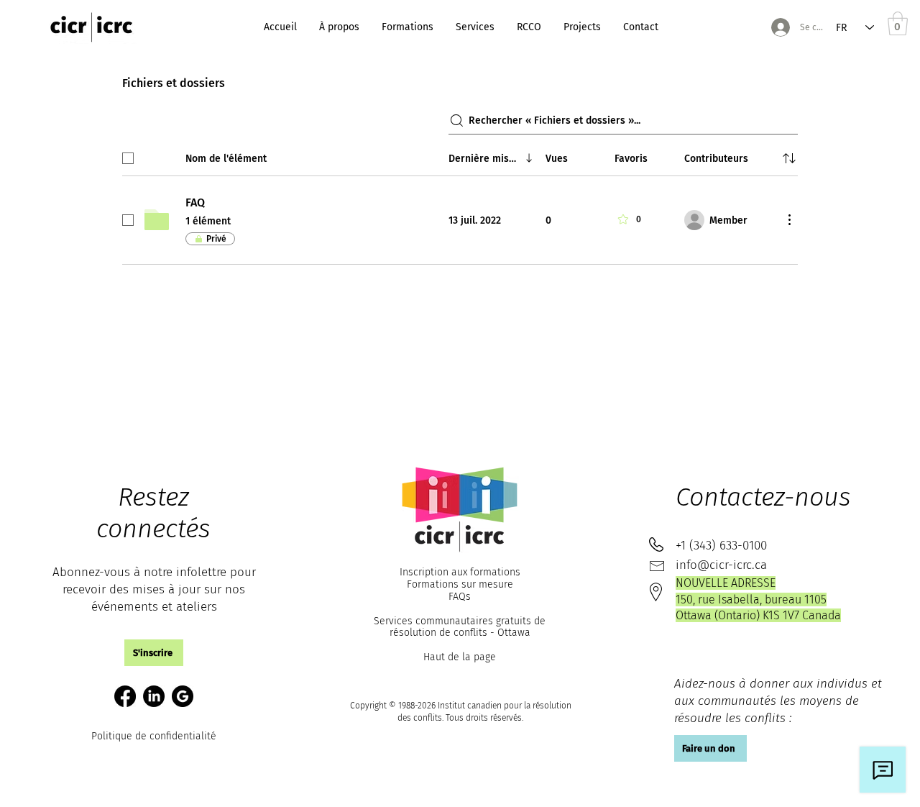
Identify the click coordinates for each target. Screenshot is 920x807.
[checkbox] (128, 158)
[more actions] (789, 219)
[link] (898, 23)
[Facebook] (125, 696)
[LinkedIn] (154, 696)
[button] (153, 652)
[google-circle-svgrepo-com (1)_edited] (182, 696)
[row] (460, 155)
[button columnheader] (789, 158)
